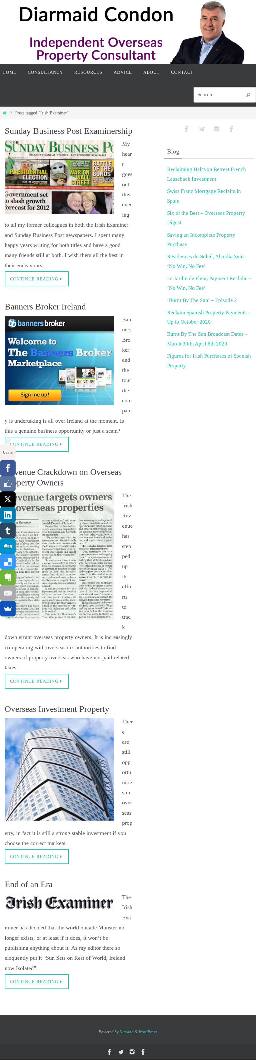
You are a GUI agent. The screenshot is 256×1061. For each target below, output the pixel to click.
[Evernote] (8, 577)
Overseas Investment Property (57, 709)
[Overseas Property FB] (7, 430)
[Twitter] (7, 440)
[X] (8, 499)
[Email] (8, 593)
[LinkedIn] (8, 515)
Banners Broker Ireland (45, 306)
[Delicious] (8, 562)
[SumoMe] (8, 608)
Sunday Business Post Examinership (68, 131)
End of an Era (28, 884)
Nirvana (127, 1031)
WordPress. (148, 1031)
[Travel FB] (232, 129)
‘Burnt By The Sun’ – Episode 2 (202, 300)
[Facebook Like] (8, 483)
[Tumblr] (8, 530)
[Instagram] (217, 129)
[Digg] (8, 546)
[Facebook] (8, 468)
